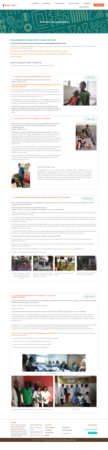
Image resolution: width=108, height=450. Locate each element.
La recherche (48, 430)
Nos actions (47, 3)
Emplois (47, 435)
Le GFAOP (34, 3)
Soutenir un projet (67, 430)
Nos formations (49, 432)
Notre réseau (59, 3)
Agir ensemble (84, 7)
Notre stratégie (49, 427)
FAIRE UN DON (66, 433)
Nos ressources (74, 3)
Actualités (87, 3)
